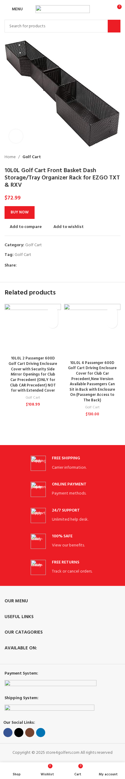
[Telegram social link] (48, 266)
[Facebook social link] (20, 266)
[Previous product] (102, 157)
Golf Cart (31, 157)
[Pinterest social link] (34, 266)
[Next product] (116, 157)
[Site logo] (62, 9)
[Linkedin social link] (41, 266)
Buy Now (20, 212)
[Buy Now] (52, 323)
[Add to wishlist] (52, 312)
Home (10, 157)
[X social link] (27, 266)
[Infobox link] (62, 463)
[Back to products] (109, 157)
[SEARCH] (114, 26)
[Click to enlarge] (16, 136)
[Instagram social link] (29, 732)
